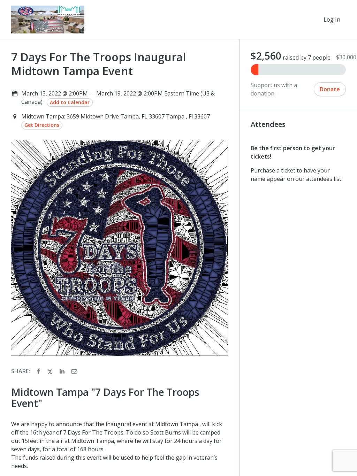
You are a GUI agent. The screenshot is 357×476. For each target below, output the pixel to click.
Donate (330, 89)
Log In (332, 19)
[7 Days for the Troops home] (47, 19)
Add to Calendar (70, 102)
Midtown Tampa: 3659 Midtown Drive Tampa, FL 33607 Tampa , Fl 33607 (115, 116)
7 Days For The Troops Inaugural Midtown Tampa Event (98, 64)
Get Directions (41, 125)
